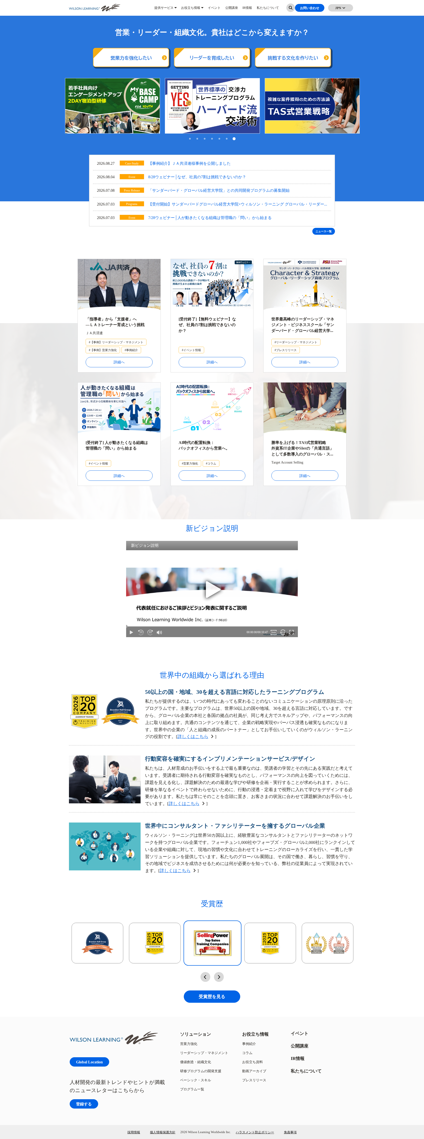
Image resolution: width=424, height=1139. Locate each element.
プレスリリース (254, 1080)
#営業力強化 (190, 463)
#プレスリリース (286, 350)
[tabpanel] (112, 106)
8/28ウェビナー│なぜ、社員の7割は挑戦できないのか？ (197, 176)
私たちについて (268, 9)
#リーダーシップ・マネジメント (296, 342)
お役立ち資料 (252, 1061)
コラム (247, 1052)
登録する (84, 1104)
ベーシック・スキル (195, 1080)
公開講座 (231, 9)
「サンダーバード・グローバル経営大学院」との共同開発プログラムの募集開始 (219, 190)
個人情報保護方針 (162, 1132)
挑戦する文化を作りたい (293, 57)
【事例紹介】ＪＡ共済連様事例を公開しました (189, 163)
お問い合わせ (309, 9)
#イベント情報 (191, 350)
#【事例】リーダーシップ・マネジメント (116, 342)
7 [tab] (234, 139)
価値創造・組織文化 (195, 1061)
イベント (214, 9)
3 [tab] (204, 139)
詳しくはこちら (192, 736)
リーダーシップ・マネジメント (204, 1052)
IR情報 (247, 9)
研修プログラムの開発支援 (200, 1070)
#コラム (211, 463)
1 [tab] (189, 139)
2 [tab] (197, 139)
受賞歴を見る (212, 996)
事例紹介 (249, 1043)
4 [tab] (212, 139)
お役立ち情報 (190, 9)
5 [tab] (219, 139)
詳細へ (119, 362)
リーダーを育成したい (212, 57)
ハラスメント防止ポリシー (255, 1132)
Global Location (89, 1062)
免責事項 (290, 1132)
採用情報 (133, 1132)
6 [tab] (226, 139)
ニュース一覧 (324, 231)
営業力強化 (188, 1043)
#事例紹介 (131, 350)
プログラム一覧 (192, 1089)
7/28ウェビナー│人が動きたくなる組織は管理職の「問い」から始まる (210, 217)
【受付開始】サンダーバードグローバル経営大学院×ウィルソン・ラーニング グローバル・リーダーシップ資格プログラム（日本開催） (236, 204)
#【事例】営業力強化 (103, 350)
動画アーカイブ (254, 1070)
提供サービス (163, 9)
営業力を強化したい (131, 57)
